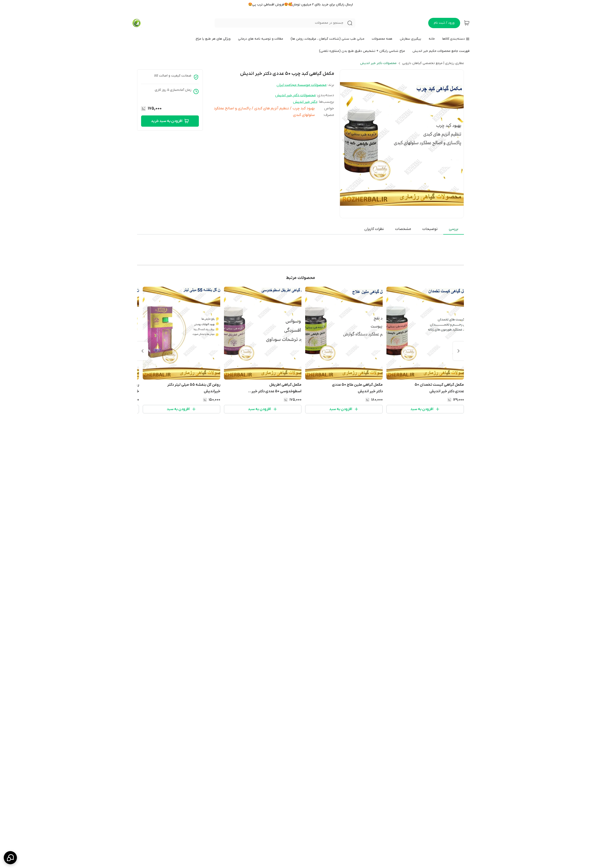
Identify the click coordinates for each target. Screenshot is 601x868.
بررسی (453, 229)
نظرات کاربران (374, 229)
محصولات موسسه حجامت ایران (302, 85)
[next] (142, 351)
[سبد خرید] (467, 23)
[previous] (458, 351)
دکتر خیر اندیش (305, 101)
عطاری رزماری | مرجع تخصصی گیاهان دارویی (433, 63)
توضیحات (430, 229)
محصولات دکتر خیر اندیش (378, 63)
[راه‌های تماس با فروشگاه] (10, 857)
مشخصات (403, 229)
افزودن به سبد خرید (166, 121)
